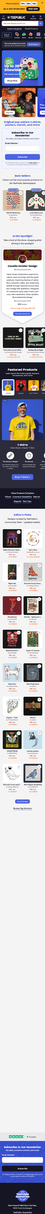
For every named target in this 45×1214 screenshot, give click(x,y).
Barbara (5, 89)
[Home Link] (16, 17)
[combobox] (20, 23)
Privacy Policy (33, 162)
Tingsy (5, 400)
